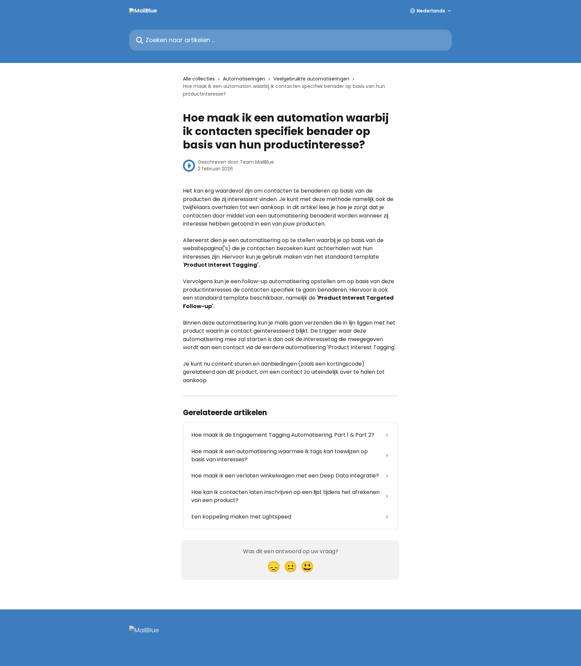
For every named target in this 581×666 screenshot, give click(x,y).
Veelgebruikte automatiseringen (311, 78)
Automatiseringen (244, 78)
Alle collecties (199, 78)
